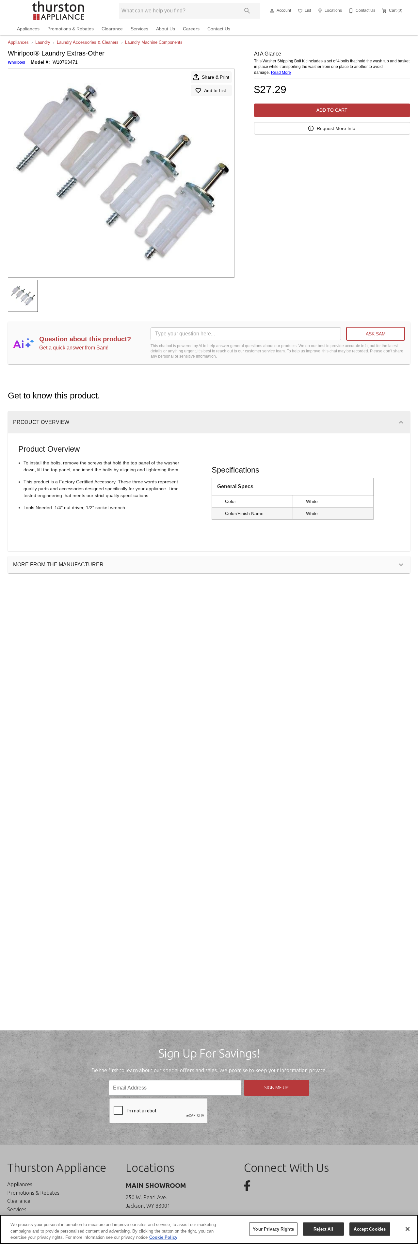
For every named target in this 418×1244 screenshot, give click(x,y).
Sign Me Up (276, 1087)
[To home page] (58, 11)
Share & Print (215, 77)
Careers (191, 28)
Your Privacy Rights (273, 1228)
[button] (272, 11)
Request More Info (336, 128)
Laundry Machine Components (154, 42)
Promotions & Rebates (70, 28)
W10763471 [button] (65, 62)
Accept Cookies (370, 1228)
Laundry (42, 42)
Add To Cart (331, 110)
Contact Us (218, 28)
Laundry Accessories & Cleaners (88, 42)
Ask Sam (376, 333)
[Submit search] (247, 11)
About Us (165, 28)
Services (139, 28)
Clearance (112, 28)
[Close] (407, 1229)
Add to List (215, 90)
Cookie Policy (163, 1237)
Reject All (323, 1228)
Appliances (28, 28)
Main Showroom (156, 1185)
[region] (209, 1229)
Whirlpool (16, 62)
